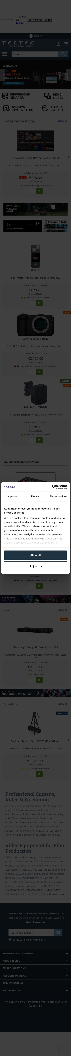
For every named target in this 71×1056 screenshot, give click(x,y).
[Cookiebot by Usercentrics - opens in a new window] (52, 487)
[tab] (12, 496)
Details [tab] (35, 496)
